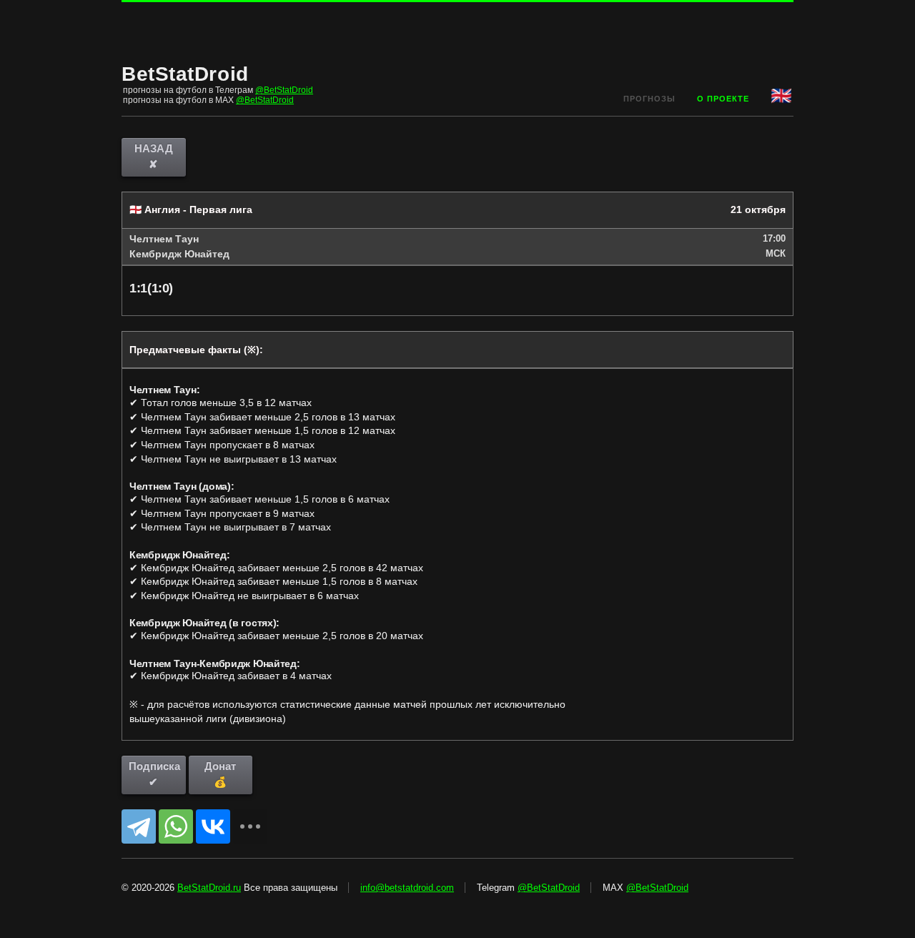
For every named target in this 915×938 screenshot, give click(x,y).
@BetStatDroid (284, 90)
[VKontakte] (213, 826)
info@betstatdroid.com (407, 887)
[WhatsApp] (176, 826)
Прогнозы (649, 98)
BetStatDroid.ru (209, 887)
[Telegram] (139, 826)
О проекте (723, 98)
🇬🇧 (782, 95)
